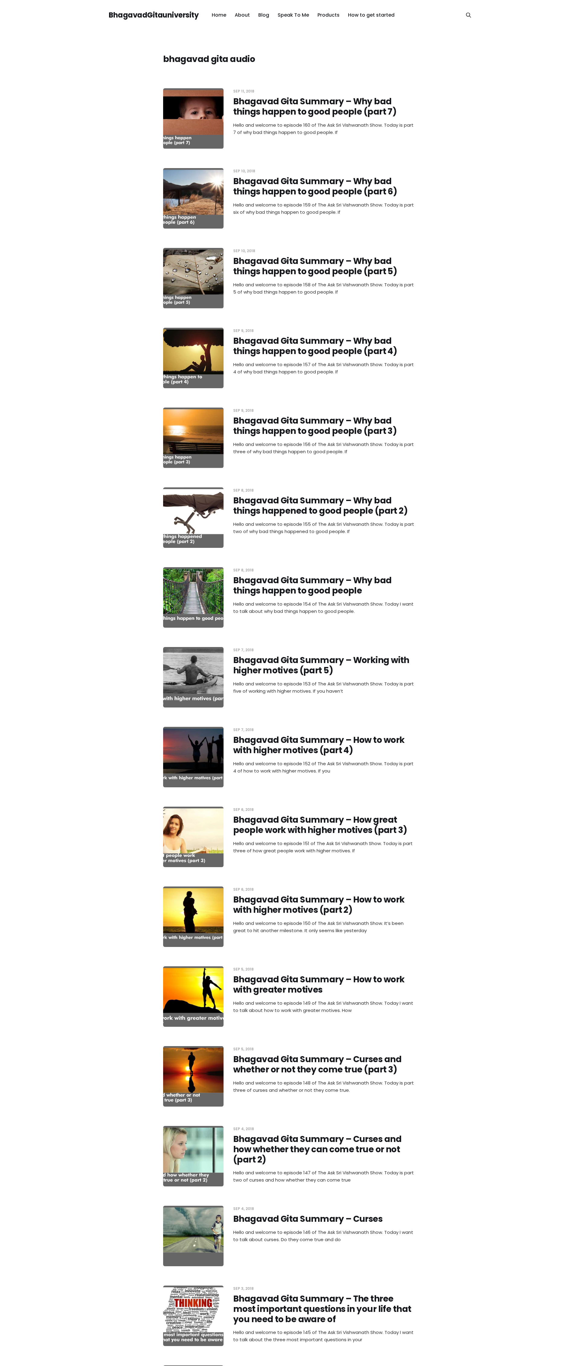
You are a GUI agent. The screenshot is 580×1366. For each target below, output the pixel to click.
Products (328, 14)
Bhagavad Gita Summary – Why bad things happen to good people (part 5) (315, 266)
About (242, 14)
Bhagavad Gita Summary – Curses (307, 1219)
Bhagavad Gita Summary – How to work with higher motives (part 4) (318, 745)
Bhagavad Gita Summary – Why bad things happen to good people (312, 585)
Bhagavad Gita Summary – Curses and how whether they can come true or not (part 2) (317, 1149)
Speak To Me (293, 14)
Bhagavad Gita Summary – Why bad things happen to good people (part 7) (314, 107)
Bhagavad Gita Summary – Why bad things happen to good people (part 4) (315, 346)
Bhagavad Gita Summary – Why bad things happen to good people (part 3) (315, 426)
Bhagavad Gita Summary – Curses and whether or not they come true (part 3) (317, 1064)
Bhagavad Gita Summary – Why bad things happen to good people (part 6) (315, 186)
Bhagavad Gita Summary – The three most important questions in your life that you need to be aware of (322, 1309)
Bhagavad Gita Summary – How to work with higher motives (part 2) (318, 905)
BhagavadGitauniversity (153, 15)
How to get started (371, 14)
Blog (263, 14)
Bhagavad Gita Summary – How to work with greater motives (318, 985)
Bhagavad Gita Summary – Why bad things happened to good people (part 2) (320, 506)
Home (219, 14)
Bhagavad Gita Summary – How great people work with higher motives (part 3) (320, 825)
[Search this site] (468, 15)
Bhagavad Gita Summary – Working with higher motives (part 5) (321, 665)
